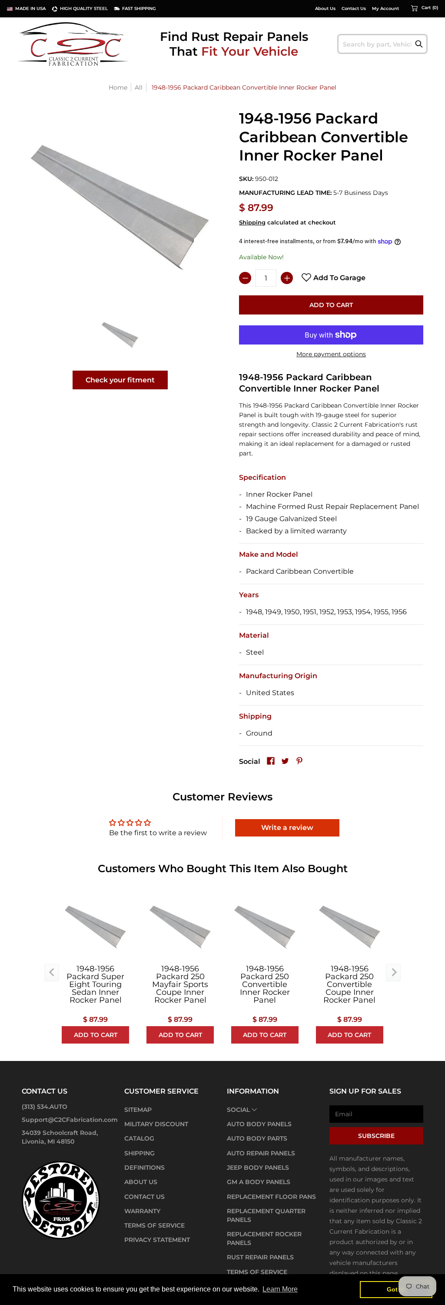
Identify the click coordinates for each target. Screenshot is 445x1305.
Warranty (142, 1211)
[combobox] (382, 44)
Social (238, 1110)
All (139, 87)
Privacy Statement (157, 1240)
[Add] (287, 278)
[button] (424, 7)
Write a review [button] (287, 827)
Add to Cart (331, 305)
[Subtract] (245, 278)
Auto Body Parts (257, 1138)
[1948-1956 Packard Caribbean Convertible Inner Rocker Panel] (120, 335)
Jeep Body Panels (258, 1167)
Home (118, 87)
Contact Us (354, 9)
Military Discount (156, 1124)
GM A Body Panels (258, 1182)
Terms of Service (154, 1225)
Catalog (139, 1138)
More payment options (331, 354)
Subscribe (376, 1136)
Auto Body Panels (259, 1124)
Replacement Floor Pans (271, 1197)
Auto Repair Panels (261, 1153)
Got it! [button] (396, 1289)
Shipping (252, 222)
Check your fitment (120, 380)
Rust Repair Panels (260, 1257)
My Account (385, 9)
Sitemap (138, 1110)
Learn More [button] (280, 1289)
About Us (325, 9)
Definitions (144, 1167)
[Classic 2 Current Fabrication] (73, 44)
